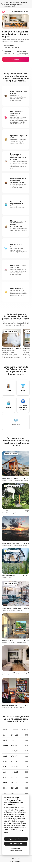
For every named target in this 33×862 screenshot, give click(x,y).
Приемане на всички (15, 839)
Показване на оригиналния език (13, 5)
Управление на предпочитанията (16, 849)
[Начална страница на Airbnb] (3, 11)
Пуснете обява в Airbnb (19, 11)
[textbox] (9, 54)
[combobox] (16, 47)
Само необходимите (16, 844)
